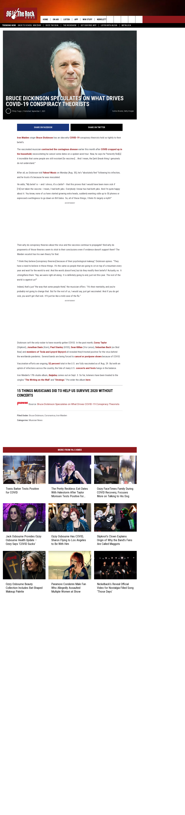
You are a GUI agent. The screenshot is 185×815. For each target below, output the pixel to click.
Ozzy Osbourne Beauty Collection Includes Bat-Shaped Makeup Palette (24, 587)
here (88, 379)
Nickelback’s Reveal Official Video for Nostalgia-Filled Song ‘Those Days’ (115, 587)
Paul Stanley (56, 347)
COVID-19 (74, 137)
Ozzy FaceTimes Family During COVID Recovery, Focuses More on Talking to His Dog (115, 492)
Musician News (35, 420)
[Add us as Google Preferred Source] (117, 19)
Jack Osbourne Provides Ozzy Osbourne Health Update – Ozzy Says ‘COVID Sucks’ (23, 540)
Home (45, 19)
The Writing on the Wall (37, 379)
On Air (56, 19)
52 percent (54, 363)
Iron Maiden (23, 137)
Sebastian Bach (103, 347)
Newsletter (103, 19)
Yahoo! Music (50, 172)
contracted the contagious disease (59, 149)
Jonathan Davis (35, 347)
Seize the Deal (52, 25)
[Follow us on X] (131, 19)
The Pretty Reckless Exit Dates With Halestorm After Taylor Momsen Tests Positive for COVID (69, 492)
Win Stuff (87, 19)
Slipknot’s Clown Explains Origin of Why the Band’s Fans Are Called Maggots (114, 540)
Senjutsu (52, 375)
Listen (66, 19)
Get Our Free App (88, 25)
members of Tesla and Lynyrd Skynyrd (46, 351)
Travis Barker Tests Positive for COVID (22, 490)
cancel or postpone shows (88, 356)
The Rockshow (69, 25)
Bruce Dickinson (44, 137)
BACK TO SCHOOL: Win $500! (29, 25)
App (76, 19)
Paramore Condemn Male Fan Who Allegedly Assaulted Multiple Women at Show (68, 587)
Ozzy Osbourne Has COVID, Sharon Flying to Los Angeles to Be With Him (68, 540)
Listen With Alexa (109, 25)
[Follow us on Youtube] (139, 19)
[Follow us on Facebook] (124, 19)
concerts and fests (86, 368)
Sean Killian (77, 347)
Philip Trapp (17, 111)
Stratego (59, 379)
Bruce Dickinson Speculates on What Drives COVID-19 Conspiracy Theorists (78, 404)
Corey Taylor (100, 342)
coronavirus (50, 415)
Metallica (126, 25)
